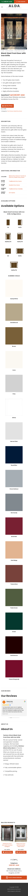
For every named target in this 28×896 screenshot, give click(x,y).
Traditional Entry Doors (15, 181)
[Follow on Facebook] (11, 860)
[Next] (27, 840)
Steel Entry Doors (20, 51)
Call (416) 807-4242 (17, 95)
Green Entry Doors (19, 177)
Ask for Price (8, 106)
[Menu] (2, 7)
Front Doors (9, 51)
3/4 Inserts (12, 193)
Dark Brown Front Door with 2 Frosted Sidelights (7, 845)
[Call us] (17, 860)
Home (2, 51)
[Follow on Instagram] (13, 860)
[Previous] (1, 840)
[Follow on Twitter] (15, 860)
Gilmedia (18, 891)
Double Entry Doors (14, 185)
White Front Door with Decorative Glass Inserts (20, 845)
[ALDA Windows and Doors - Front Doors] (14, 6)
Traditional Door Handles (16, 189)
